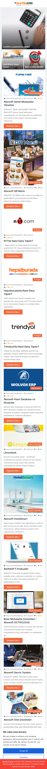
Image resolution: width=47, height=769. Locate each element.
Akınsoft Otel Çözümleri (17, 719)
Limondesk (10, 452)
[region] (23, 748)
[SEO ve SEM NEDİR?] (34, 59)
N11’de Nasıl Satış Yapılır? (18, 240)
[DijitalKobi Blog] (23, 4)
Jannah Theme (7, 761)
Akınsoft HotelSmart (15, 518)
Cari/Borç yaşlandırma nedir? (16, 47)
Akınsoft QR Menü (14, 191)
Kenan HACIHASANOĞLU (14, 98)
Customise (23, 757)
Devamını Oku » (13, 126)
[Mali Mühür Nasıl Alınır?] (12, 59)
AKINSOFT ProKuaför (16, 568)
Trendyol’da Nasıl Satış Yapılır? (21, 346)
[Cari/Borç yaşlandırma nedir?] (23, 29)
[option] (23, 39)
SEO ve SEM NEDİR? (34, 67)
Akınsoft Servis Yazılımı (17, 672)
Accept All (23, 751)
